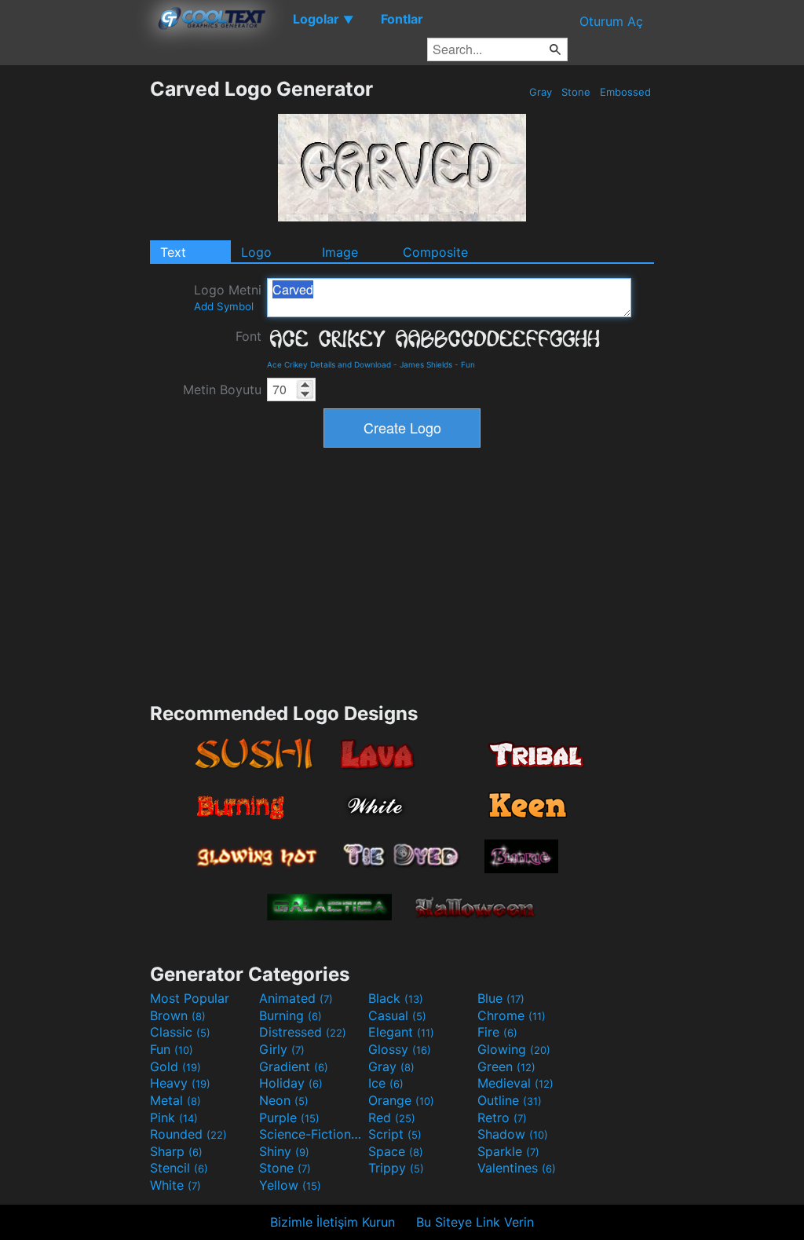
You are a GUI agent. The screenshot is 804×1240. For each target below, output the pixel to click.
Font (248, 336)
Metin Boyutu (222, 389)
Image (340, 252)
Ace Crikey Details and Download (329, 364)
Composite (435, 252)
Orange (401, 1100)
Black (395, 998)
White (175, 1185)
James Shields (426, 364)
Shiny (284, 1151)
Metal (175, 1100)
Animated (296, 998)
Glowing (513, 1049)
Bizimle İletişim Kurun (332, 1222)
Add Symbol (224, 306)
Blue (500, 998)
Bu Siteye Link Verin (475, 1222)
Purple (289, 1117)
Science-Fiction (311, 1134)
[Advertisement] (74, 312)
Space (395, 1151)
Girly (282, 1049)
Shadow (512, 1134)
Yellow (290, 1185)
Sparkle (508, 1151)
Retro (502, 1117)
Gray (540, 92)
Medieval (515, 1083)
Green (506, 1066)
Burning (290, 1015)
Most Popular (189, 998)
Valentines (516, 1168)
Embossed (625, 92)
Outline (509, 1100)
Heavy (180, 1083)
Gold (175, 1066)
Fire (497, 1032)
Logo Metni (227, 297)
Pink (174, 1117)
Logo (256, 252)
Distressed (302, 1032)
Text (173, 252)
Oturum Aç (611, 21)
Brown (178, 1015)
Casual (397, 1015)
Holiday (291, 1083)
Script (395, 1134)
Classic (180, 1032)
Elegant (401, 1032)
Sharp (176, 1151)
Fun (468, 364)
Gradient (293, 1066)
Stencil (179, 1168)
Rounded (188, 1134)
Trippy (396, 1168)
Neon (284, 1100)
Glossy (399, 1049)
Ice (386, 1083)
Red (391, 1117)
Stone (576, 92)
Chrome (511, 1015)
